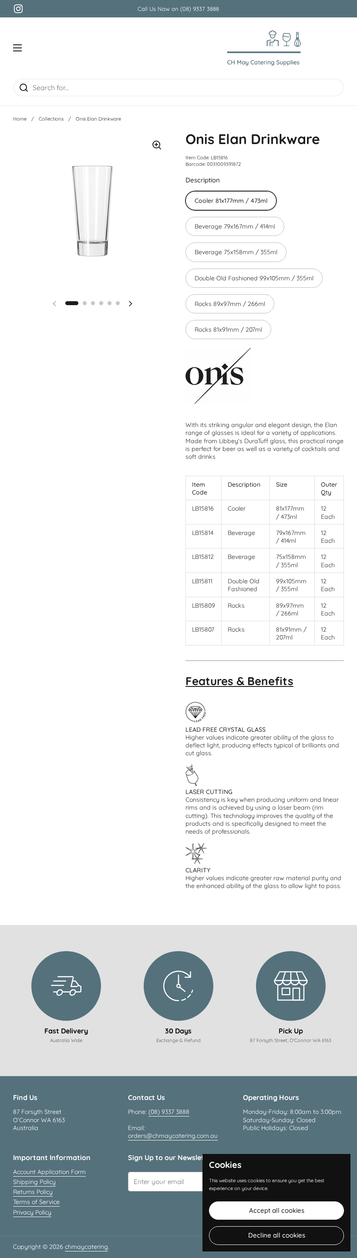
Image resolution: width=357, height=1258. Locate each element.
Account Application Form (49, 1172)
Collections (51, 119)
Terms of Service (36, 1202)
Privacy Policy (32, 1212)
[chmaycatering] (264, 48)
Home (20, 119)
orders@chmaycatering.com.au (173, 1136)
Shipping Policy (34, 1182)
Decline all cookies (276, 1235)
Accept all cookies (276, 1210)
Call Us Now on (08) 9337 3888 (178, 9)
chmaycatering (86, 1247)
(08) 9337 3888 (168, 1112)
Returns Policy (33, 1192)
